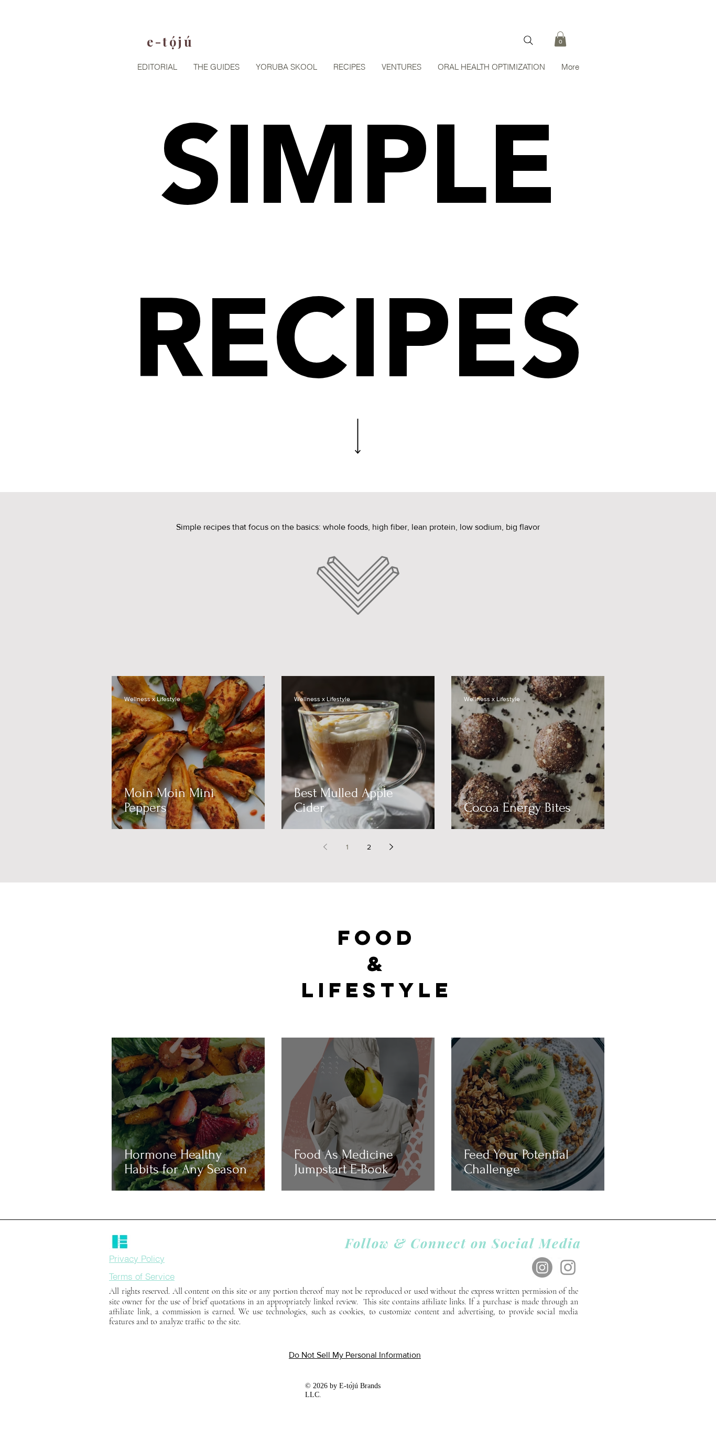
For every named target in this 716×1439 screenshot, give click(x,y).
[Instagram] (542, 1267)
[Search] (528, 40)
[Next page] (391, 846)
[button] (560, 39)
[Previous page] (325, 846)
